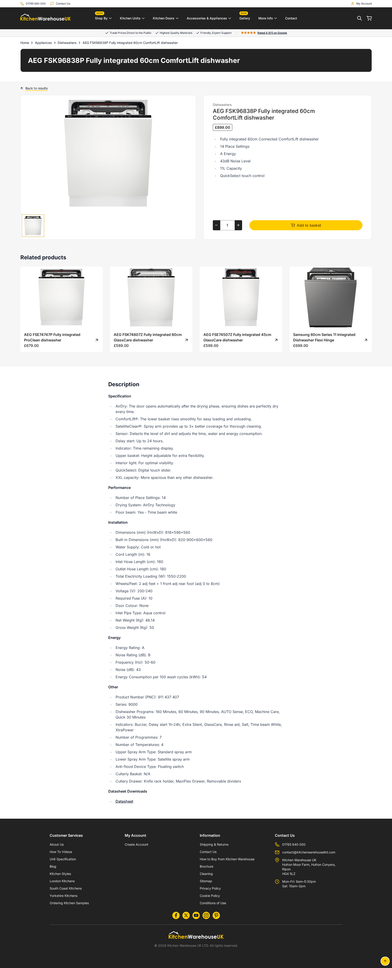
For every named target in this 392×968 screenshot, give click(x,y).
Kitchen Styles (60, 874)
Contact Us (208, 852)
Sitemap (206, 881)
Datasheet (124, 801)
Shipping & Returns (214, 844)
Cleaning (206, 874)
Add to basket (309, 225)
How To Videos (61, 852)
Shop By (101, 17)
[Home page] (45, 18)
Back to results (36, 88)
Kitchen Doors (163, 18)
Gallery (244, 17)
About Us (57, 844)
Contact (291, 18)
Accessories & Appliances (207, 18)
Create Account (136, 844)
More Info (265, 18)
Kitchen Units (130, 18)
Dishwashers (67, 43)
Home (24, 43)
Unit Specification (63, 859)
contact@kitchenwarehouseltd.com (308, 852)
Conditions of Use (213, 903)
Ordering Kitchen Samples (69, 903)
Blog (53, 866)
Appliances (43, 43)
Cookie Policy (210, 896)
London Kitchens (62, 881)
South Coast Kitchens (66, 888)
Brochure (206, 866)
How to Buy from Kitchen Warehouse (227, 859)
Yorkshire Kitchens (63, 896)
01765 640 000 (293, 844)
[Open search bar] (359, 18)
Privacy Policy (210, 888)
